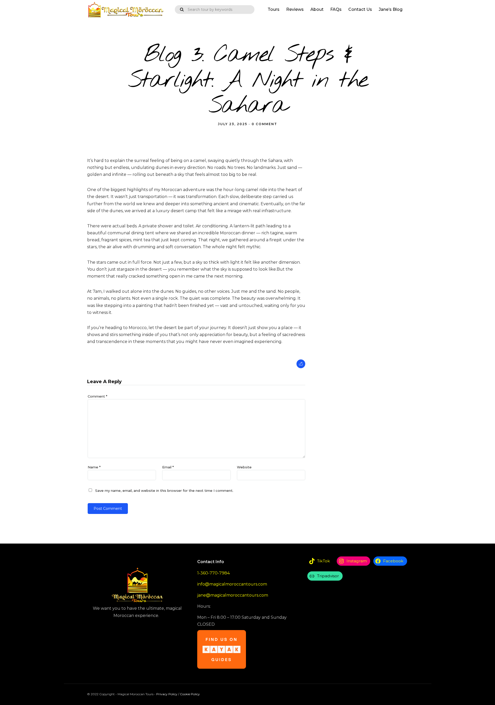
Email (168, 467)
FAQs (336, 9)
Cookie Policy (190, 694)
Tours (273, 9)
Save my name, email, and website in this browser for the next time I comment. (164, 490)
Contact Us (360, 9)
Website (244, 467)
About (317, 9)
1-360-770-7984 (213, 573)
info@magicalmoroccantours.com (232, 584)
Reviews (295, 9)
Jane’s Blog (390, 9)
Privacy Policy (166, 694)
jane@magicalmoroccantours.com (232, 595)
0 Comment (264, 124)
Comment (97, 396)
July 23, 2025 (232, 124)
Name (94, 467)
